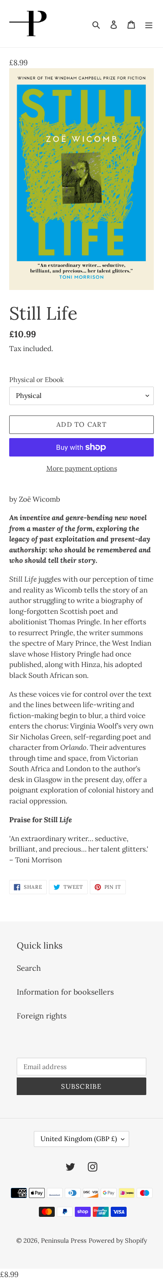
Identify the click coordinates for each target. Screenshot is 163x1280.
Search (29, 968)
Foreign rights (41, 1016)
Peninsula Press (64, 1240)
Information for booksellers (65, 992)
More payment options (81, 468)
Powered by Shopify (118, 1240)
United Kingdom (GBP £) (79, 1138)
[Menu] (149, 23)
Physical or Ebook (36, 379)
